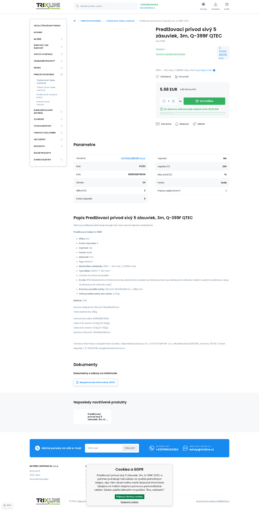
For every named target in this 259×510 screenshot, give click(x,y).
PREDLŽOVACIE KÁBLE (91, 21)
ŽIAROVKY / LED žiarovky (41, 46)
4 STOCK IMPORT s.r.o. (223, 52)
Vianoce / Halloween (45, 132)
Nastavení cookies (129, 502)
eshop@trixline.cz (147, 7)
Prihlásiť (130, 448)
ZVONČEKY (39, 119)
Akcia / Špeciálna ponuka (47, 25)
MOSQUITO (39, 146)
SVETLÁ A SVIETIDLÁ (43, 54)
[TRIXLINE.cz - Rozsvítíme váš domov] (75, 21)
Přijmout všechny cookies (129, 497)
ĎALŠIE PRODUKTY (42, 153)
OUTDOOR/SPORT (42, 126)
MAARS (37, 67)
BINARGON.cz (223, 501)
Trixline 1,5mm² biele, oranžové (46, 89)
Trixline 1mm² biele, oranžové (120, 21)
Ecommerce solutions (206, 501)
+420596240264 (149, 4)
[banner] (48, 6)
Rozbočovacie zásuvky (43, 103)
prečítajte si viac (204, 70)
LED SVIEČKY (39, 139)
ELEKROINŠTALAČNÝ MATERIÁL (43, 111)
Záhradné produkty (44, 61)
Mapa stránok (84, 501)
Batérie (37, 39)
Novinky (38, 32)
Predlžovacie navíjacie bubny (47, 96)
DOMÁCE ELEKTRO (42, 159)
